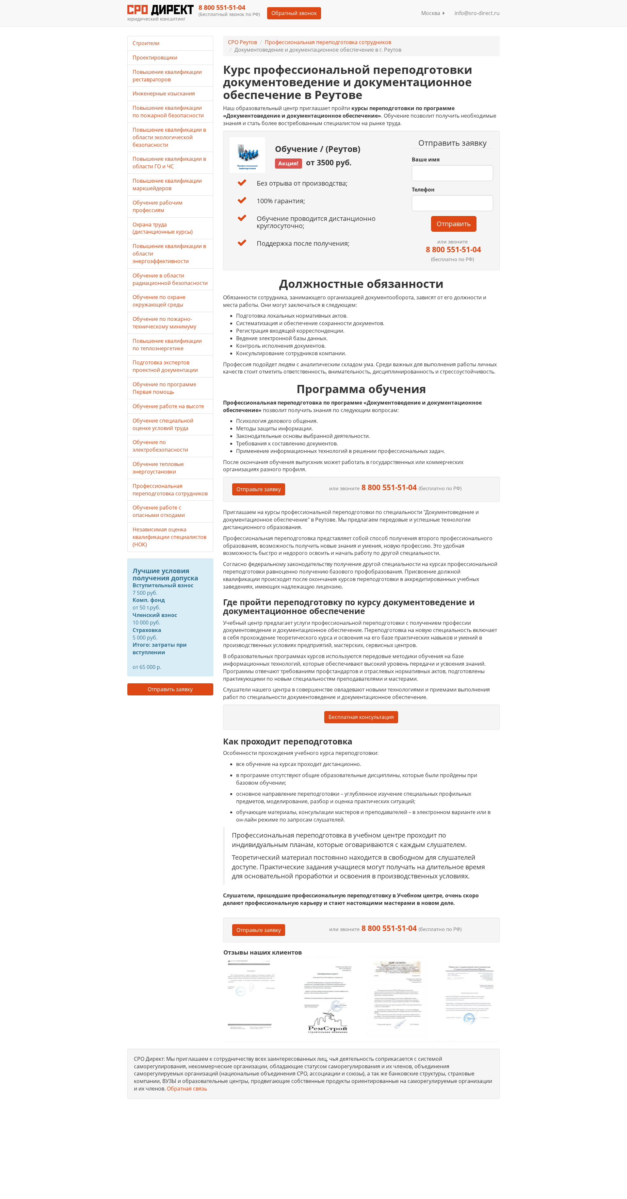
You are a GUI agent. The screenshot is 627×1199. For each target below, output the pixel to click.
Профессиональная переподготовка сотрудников (328, 42)
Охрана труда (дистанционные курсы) (163, 228)
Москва (432, 13)
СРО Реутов (242, 42)
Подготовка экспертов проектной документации (165, 366)
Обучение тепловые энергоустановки (158, 467)
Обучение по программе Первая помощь (164, 388)
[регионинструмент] (254, 994)
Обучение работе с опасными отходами (159, 511)
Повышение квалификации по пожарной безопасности (168, 111)
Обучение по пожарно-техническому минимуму (164, 322)
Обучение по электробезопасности (160, 446)
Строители (146, 43)
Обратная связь (187, 1088)
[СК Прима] (468, 998)
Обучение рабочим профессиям (158, 206)
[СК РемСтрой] (325, 998)
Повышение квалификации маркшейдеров (167, 184)
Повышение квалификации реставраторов (167, 75)
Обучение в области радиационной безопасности (170, 279)
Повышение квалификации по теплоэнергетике (167, 344)
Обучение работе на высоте (168, 406)
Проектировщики (155, 57)
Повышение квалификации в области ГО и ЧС (169, 162)
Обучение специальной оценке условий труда (163, 424)
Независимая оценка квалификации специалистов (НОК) (169, 537)
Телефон (423, 189)
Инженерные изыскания (164, 93)
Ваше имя (426, 159)
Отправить (454, 223)
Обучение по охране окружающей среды (159, 300)
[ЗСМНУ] (397, 998)
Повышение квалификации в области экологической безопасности (169, 137)
